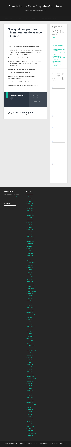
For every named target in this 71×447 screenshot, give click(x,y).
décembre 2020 (31, 326)
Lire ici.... (54, 37)
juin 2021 (29, 319)
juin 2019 (29, 357)
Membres (34, 18)
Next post (35, 104)
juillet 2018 (30, 381)
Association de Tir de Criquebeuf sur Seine (36, 6)
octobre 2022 (30, 288)
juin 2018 (29, 383)
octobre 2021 (30, 312)
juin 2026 (29, 196)
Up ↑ (66, 443)
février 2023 (30, 279)
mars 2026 (30, 203)
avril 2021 (29, 322)
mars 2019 (30, 364)
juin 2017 (29, 412)
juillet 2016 (30, 435)
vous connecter (19, 114)
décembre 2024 (31, 236)
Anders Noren (59, 443)
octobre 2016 (30, 431)
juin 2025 (29, 222)
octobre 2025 (30, 215)
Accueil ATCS (9, 18)
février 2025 (30, 232)
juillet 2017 (30, 409)
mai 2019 (29, 359)
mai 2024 (29, 248)
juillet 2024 (30, 243)
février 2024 (30, 255)
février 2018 (30, 393)
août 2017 (29, 407)
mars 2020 (30, 336)
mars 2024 (30, 253)
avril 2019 (29, 362)
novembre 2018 (31, 374)
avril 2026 (29, 201)
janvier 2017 (30, 423)
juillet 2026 (30, 194)
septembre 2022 (31, 291)
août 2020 (29, 331)
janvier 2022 (30, 305)
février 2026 (30, 206)
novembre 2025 (31, 213)
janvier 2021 (30, 324)
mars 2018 (30, 390)
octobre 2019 (30, 348)
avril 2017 (29, 416)
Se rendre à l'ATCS (56, 82)
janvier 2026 (30, 208)
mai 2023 (29, 272)
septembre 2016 (31, 433)
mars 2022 (30, 303)
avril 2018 (29, 388)
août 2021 (29, 317)
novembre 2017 (31, 400)
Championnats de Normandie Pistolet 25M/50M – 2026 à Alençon (57, 63)
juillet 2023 (30, 267)
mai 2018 (29, 386)
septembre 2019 (31, 350)
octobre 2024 (30, 241)
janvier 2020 (30, 341)
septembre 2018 (31, 378)
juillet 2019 (30, 355)
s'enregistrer (16, 196)
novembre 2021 (31, 310)
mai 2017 (29, 414)
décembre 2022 (31, 284)
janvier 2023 (30, 281)
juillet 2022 (30, 293)
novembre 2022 (31, 286)
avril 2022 (29, 300)
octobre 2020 (30, 329)
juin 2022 (29, 296)
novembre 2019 (31, 345)
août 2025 (29, 217)
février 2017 (30, 421)
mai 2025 (29, 225)
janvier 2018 (30, 395)
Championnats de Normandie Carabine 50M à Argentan (59, 58)
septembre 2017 (31, 404)
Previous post (36, 101)
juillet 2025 (30, 220)
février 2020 (30, 338)
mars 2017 (30, 419)
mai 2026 (29, 198)
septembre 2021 (31, 315)
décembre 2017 (31, 397)
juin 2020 (29, 333)
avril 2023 (29, 274)
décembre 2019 (31, 343)
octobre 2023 (30, 265)
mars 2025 (30, 229)
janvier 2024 (30, 258)
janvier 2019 (30, 369)
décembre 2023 (31, 260)
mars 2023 (30, 277)
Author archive (11, 98)
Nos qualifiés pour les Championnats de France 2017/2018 (25, 32)
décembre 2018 (31, 371)
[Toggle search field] (65, 18)
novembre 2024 (31, 239)
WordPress (44, 443)
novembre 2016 (31, 428)
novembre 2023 (31, 262)
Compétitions (22, 18)
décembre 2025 (31, 210)
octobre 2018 (30, 376)
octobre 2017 (30, 402)
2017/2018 (35, 97)
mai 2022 (29, 298)
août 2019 (29, 352)
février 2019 (30, 367)
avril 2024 (29, 251)
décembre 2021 (31, 307)
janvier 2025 (30, 234)
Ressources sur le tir (49, 18)
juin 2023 (29, 269)
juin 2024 (29, 246)
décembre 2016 (31, 426)
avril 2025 (29, 227)
